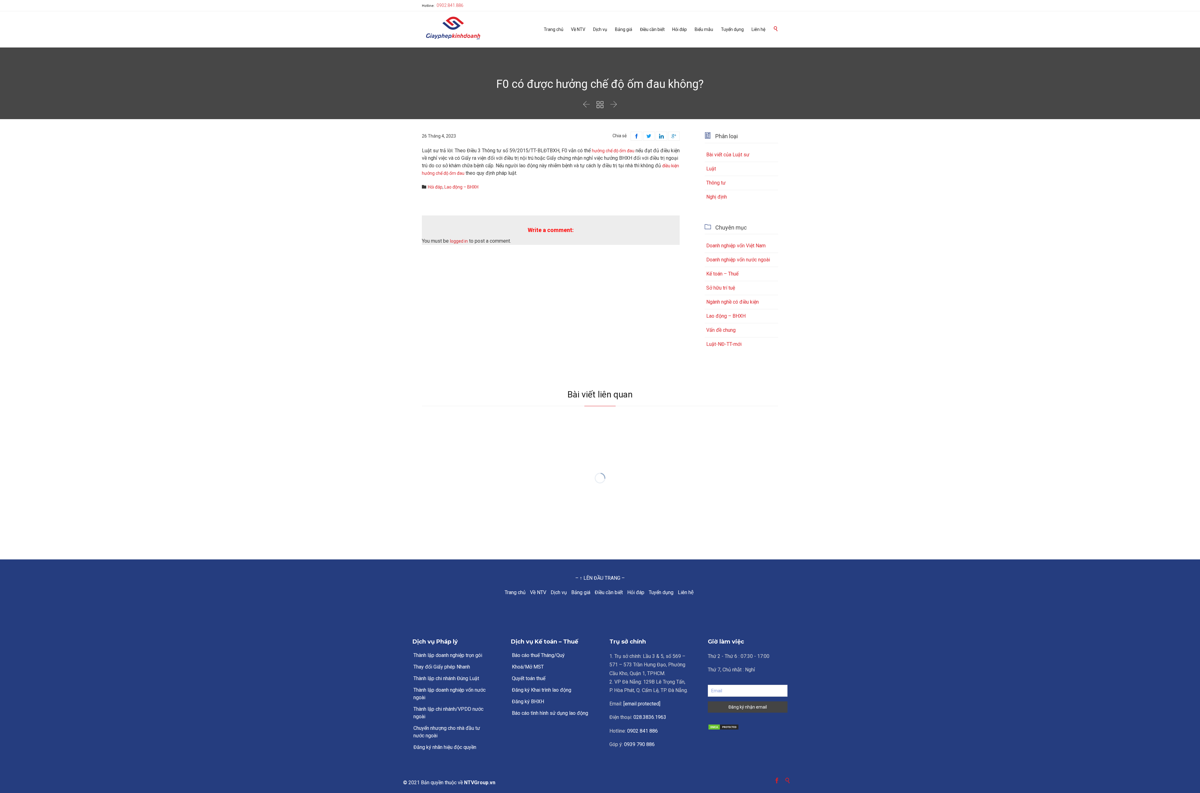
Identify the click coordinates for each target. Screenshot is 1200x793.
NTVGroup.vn (479, 782)
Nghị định (716, 197)
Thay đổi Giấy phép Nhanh (441, 667)
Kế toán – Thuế (722, 274)
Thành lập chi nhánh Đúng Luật (446, 678)
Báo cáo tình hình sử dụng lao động (550, 713)
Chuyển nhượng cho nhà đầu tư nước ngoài (446, 732)
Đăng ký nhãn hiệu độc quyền (444, 747)
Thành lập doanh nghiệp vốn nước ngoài (449, 693)
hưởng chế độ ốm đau (613, 150)
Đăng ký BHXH (528, 702)
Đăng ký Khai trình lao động (541, 690)
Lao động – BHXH (461, 186)
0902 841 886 (642, 731)
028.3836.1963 (649, 717)
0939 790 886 (639, 744)
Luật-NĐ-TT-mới (724, 344)
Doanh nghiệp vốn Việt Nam (736, 246)
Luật (711, 169)
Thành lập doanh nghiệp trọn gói (447, 655)
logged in (459, 241)
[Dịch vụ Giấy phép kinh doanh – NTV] (453, 28)
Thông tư (716, 183)
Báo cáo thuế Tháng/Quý (538, 655)
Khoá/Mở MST (528, 667)
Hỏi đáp (435, 186)
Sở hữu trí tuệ (720, 288)
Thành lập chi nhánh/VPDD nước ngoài (448, 713)
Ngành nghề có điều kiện (732, 302)
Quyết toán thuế (528, 678)
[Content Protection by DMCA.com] (748, 727)
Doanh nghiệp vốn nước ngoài (738, 260)
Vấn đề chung (721, 330)
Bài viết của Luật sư (727, 155)
